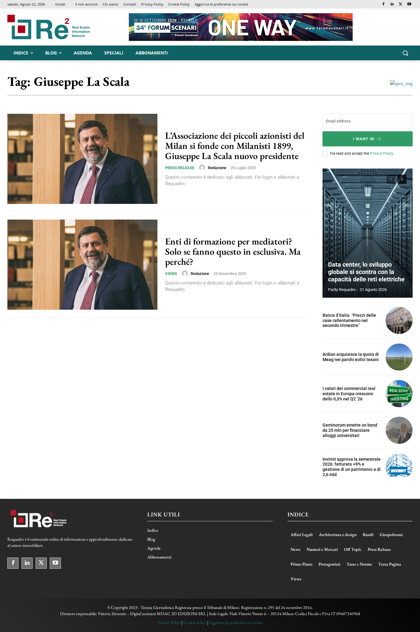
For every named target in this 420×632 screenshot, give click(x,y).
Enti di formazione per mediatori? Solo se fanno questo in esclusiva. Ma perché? (233, 251)
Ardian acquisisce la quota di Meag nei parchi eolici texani (351, 357)
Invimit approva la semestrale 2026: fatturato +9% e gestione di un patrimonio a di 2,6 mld (352, 467)
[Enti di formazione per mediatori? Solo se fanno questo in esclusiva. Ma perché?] (82, 265)
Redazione (217, 167)
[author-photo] (203, 168)
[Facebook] (383, 4)
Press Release (179, 167)
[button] (405, 53)
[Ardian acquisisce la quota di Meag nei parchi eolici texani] (399, 357)
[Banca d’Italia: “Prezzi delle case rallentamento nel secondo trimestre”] (399, 320)
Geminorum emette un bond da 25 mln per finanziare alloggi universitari (350, 430)
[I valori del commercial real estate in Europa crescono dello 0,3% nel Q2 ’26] (399, 393)
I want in (363, 139)
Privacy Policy (381, 153)
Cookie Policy (195, 622)
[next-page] (402, 179)
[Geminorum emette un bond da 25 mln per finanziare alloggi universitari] (399, 430)
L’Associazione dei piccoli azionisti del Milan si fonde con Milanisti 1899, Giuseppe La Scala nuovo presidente (234, 145)
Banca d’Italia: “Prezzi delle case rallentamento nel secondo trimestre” (349, 320)
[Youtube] (409, 4)
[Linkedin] (392, 4)
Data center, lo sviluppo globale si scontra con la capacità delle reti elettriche (366, 272)
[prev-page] (390, 179)
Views (171, 273)
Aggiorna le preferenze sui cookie (236, 622)
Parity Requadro (341, 289)
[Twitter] (400, 4)
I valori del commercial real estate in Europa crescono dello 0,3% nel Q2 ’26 (349, 393)
